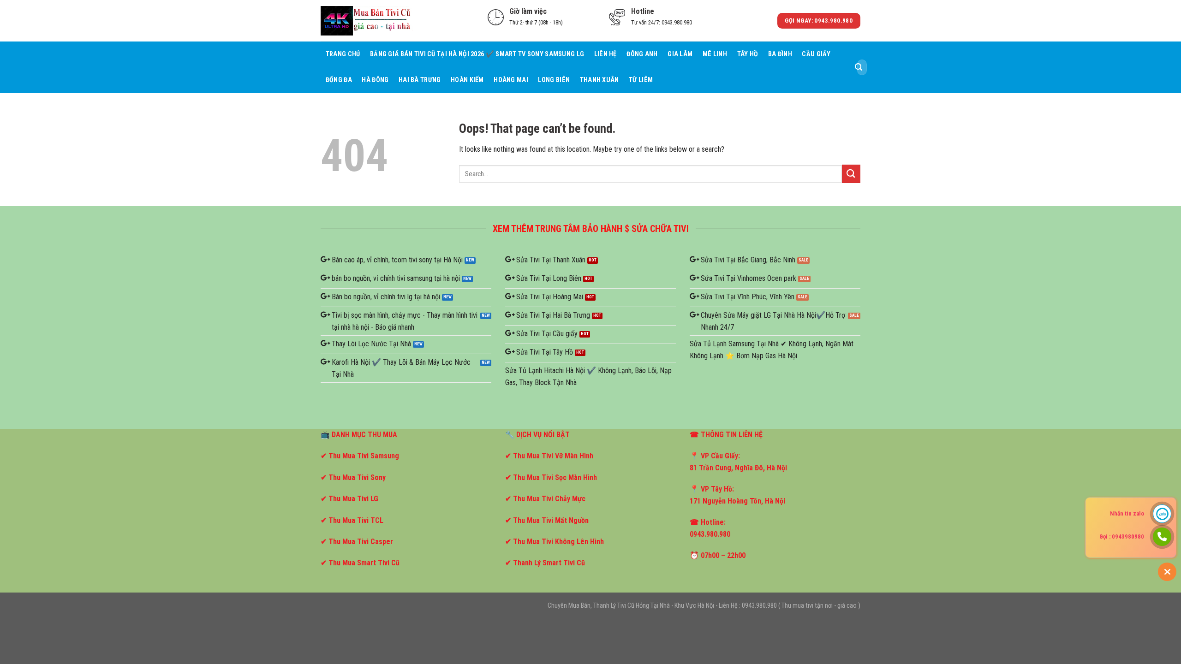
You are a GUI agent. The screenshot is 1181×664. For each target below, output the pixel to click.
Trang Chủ (343, 54)
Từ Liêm (641, 80)
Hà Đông (375, 80)
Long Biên (554, 80)
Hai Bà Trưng (420, 80)
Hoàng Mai (511, 80)
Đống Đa (339, 80)
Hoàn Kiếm (467, 80)
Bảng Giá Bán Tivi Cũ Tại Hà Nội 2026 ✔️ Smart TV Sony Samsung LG (477, 54)
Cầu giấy (816, 54)
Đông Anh (641, 54)
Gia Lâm (680, 54)
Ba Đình (780, 54)
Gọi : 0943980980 (1121, 536)
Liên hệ (605, 54)
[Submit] (858, 67)
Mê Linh (715, 54)
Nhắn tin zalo (1127, 513)
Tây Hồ (747, 54)
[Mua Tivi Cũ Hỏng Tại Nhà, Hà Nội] (367, 20)
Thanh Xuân (599, 80)
